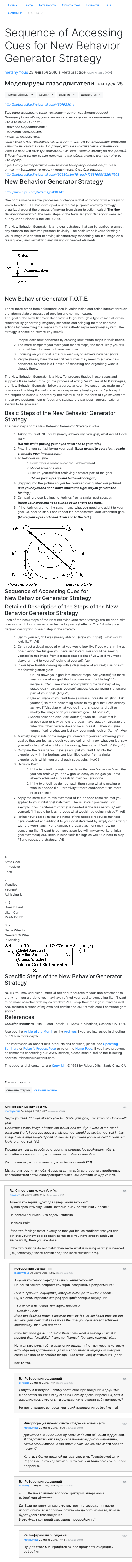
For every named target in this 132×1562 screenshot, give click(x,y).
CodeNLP (15, 13)
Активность (47, 5)
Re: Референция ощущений (40, 1378)
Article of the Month (38, 1031)
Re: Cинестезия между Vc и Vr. (33, 1190)
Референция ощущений (33, 1268)
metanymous (16, 72)
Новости (92, 5)
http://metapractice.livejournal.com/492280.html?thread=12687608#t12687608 (62, 174)
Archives (70, 1031)
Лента (28, 5)
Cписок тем (71, 5)
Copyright (59, 1065)
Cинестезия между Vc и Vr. (26, 1106)
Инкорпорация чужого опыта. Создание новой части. (65, 1423)
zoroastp (15, 1195)
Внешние (67, 94)
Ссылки (46, 94)
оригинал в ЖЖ (99, 72)
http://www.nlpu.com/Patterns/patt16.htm (34, 192)
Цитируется (90, 94)
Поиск (12, 5)
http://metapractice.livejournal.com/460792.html (39, 104)
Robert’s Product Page (39, 1048)
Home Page (83, 1048)
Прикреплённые (20, 94)
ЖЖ (108, 5)
